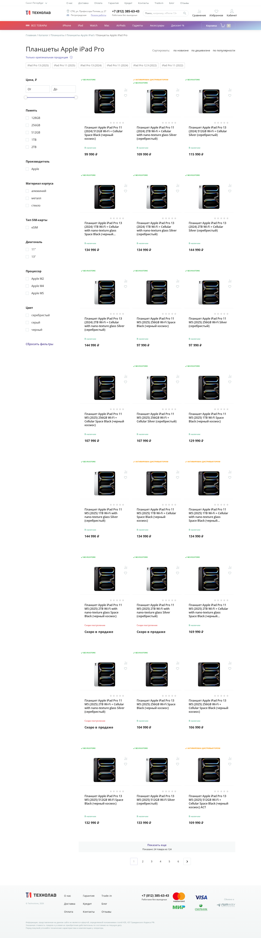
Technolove (33, 903)
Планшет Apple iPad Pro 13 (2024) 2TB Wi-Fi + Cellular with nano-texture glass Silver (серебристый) (104, 324)
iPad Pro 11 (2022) (172, 65)
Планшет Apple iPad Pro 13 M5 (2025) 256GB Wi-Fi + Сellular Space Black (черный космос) (208, 706)
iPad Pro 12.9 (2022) (145, 65)
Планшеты (58, 35)
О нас (69, 3)
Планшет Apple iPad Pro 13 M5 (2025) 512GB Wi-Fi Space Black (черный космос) (104, 799)
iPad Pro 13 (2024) (91, 65)
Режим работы (98, 15)
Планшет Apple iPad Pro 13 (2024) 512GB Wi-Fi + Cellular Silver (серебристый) (208, 131)
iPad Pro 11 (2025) (64, 65)
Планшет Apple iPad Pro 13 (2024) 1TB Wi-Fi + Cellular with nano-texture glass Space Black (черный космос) (103, 228)
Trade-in (159, 3)
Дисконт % (177, 25)
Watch (93, 25)
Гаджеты (137, 25)
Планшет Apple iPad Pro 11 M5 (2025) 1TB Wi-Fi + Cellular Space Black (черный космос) (156, 515)
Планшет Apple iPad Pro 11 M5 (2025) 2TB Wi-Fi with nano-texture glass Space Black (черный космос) (103, 610)
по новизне (181, 50)
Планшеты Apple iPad (80, 35)
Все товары (39, 25)
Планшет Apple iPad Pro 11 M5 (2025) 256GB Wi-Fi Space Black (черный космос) (156, 322)
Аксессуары (157, 25)
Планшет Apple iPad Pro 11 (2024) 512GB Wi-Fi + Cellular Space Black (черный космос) (104, 133)
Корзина (217, 25)
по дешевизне (200, 50)
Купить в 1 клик (116, 154)
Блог (171, 3)
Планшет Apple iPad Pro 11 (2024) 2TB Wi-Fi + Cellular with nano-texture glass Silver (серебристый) (157, 133)
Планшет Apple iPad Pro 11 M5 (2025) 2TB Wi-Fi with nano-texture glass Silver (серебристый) (155, 610)
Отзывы (184, 3)
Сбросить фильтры (39, 344)
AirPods (121, 25)
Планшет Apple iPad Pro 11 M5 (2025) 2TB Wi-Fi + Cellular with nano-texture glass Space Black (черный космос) (208, 610)
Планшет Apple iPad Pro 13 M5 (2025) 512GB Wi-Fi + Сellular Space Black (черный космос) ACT (208, 801)
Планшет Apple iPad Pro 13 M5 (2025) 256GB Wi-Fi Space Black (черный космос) (156, 704)
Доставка (83, 3)
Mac (106, 25)
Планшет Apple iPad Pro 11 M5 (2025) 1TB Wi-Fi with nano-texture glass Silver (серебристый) (103, 515)
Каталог (44, 35)
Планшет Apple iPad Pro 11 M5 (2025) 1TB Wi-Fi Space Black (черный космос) (207, 417)
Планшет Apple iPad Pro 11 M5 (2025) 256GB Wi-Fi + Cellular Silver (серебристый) (156, 417)
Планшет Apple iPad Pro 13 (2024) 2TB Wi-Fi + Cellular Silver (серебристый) (207, 226)
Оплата (98, 3)
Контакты (143, 3)
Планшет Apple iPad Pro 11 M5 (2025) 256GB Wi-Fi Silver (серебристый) (208, 322)
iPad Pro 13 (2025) (38, 65)
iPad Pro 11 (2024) (117, 65)
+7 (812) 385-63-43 (125, 11)
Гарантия (113, 3)
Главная (31, 35)
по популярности (224, 50)
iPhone (67, 25)
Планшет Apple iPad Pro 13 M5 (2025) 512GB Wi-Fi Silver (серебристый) (156, 799)
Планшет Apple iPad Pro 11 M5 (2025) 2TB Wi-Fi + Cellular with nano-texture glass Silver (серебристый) (104, 706)
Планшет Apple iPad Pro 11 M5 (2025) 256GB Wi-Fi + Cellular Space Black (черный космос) (104, 419)
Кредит (128, 3)
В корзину (104, 163)
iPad (80, 25)
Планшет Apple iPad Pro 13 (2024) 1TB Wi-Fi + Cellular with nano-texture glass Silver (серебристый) (157, 228)
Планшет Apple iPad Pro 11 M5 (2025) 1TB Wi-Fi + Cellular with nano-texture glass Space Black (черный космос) (208, 515)
